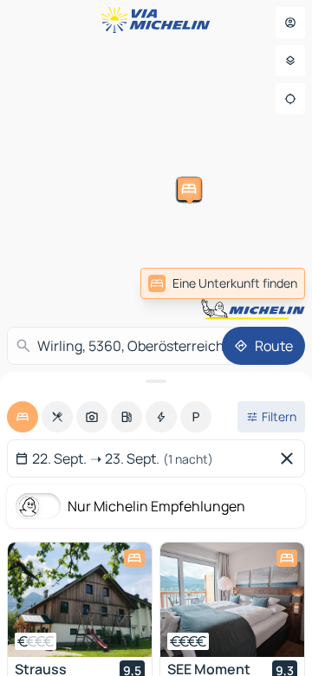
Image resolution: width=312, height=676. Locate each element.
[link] (222, 283)
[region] (80, 600)
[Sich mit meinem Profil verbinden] (290, 22)
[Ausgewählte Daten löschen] (290, 458)
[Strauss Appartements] (80, 600)
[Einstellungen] (290, 60)
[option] (22, 416)
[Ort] (290, 98)
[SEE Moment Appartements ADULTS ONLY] (232, 600)
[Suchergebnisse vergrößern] (156, 381)
